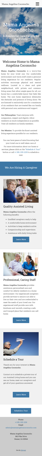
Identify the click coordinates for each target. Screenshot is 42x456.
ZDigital (23, 450)
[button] (21, 239)
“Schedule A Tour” (32, 149)
